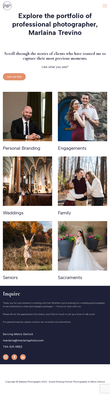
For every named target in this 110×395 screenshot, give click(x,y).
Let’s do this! (14, 76)
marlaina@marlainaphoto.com (23, 340)
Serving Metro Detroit (18, 334)
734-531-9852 (12, 346)
